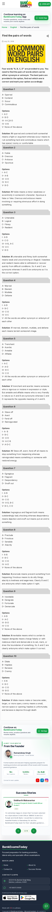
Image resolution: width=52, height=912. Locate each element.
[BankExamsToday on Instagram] (46, 780)
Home (4, 27)
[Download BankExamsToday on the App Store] (10, 897)
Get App (44, 731)
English (13, 27)
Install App (43, 18)
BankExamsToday (14, 847)
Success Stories (35, 869)
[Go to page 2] (18, 831)
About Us (32, 865)
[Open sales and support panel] (46, 906)
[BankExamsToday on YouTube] (37, 780)
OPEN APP (46, 4)
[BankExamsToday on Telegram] (42, 780)
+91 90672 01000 (15, 888)
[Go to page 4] (33, 831)
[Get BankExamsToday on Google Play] (28, 897)
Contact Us (8, 869)
